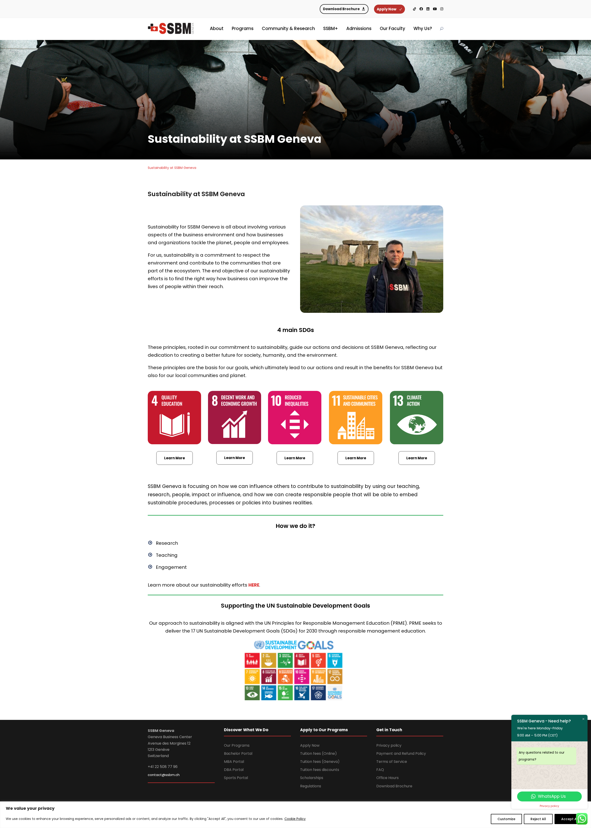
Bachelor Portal (238, 753)
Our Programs (237, 745)
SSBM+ (330, 28)
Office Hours (387, 777)
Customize (506, 819)
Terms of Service (391, 761)
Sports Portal (236, 777)
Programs (242, 28)
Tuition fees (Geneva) (320, 761)
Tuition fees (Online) (318, 753)
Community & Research (288, 28)
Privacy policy (388, 745)
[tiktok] (414, 8)
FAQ (380, 769)
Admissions (358, 28)
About (216, 28)
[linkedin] (427, 8)
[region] (295, 814)
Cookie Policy (295, 818)
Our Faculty (392, 28)
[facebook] (421, 8)
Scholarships (311, 777)
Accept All (570, 819)
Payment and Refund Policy (401, 753)
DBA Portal (234, 769)
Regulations (310, 786)
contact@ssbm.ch (164, 774)
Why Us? (422, 28)
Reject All (538, 819)
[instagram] (441, 8)
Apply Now (310, 745)
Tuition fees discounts (319, 769)
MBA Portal (234, 761)
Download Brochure (394, 786)
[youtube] (435, 8)
